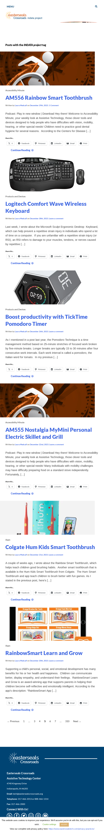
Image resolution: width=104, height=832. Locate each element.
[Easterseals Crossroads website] (26, 765)
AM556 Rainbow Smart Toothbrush (48, 97)
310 (67, 721)
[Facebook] (17, 815)
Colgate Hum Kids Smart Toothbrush (50, 547)
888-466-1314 (41, 799)
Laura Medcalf (21, 105)
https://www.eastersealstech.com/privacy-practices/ (71, 829)
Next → (77, 721)
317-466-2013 (25, 799)
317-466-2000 (18, 804)
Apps (7, 539)
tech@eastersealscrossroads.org (28, 793)
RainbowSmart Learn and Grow (44, 653)
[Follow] (31, 815)
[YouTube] (45, 815)
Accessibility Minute (14, 90)
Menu (10, 6)
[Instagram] (38, 815)
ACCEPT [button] (64, 824)
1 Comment (54, 105)
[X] (23, 815)
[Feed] (9, 815)
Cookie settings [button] (49, 824)
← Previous (13, 721)
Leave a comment (56, 218)
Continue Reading (22, 150)
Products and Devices (15, 196)
